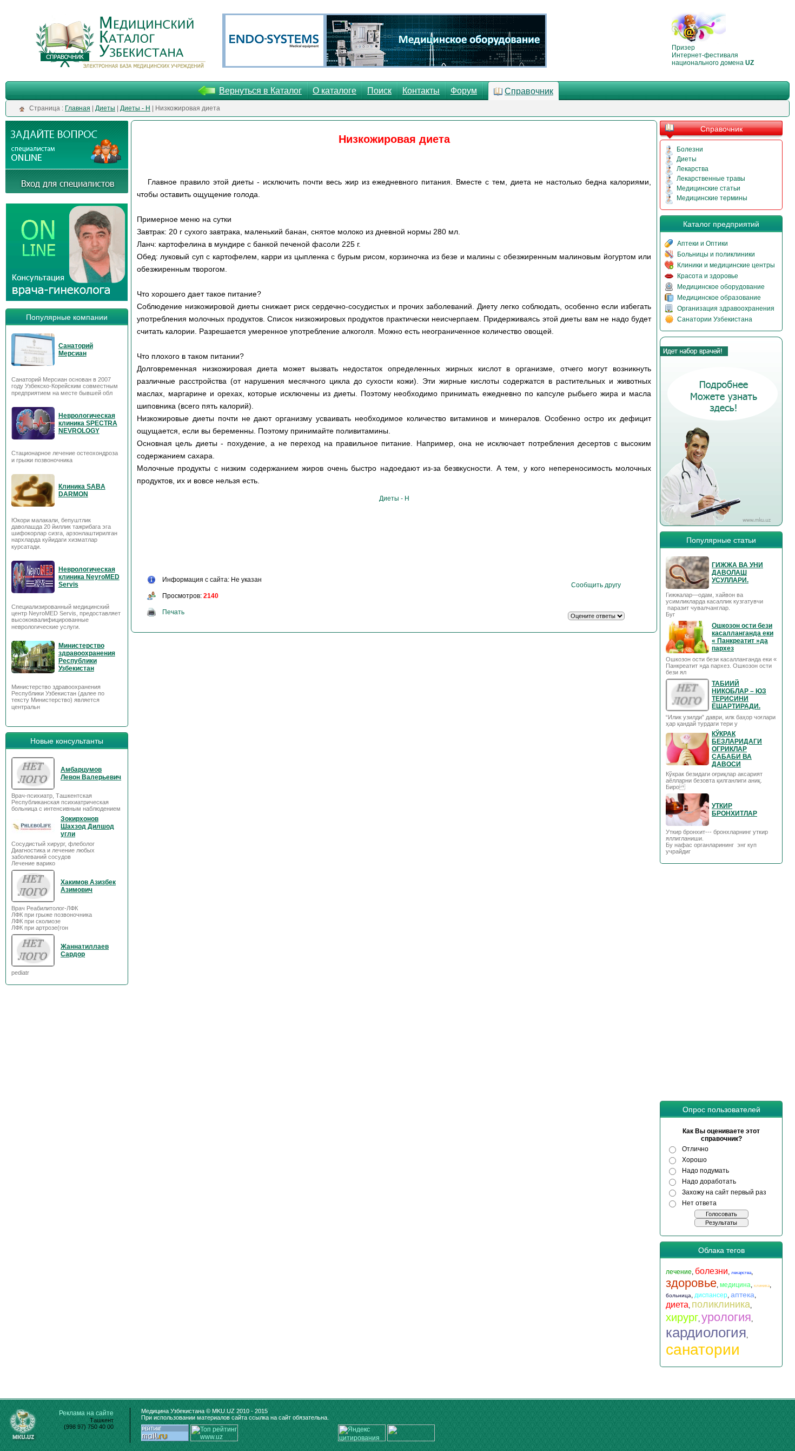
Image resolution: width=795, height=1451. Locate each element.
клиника (762, 1285)
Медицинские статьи (708, 188)
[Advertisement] (337, 538)
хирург (682, 1317)
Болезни (690, 149)
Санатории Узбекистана (714, 319)
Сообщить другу (596, 585)
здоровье (691, 1283)
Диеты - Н (394, 498)
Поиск (379, 90)
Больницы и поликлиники (716, 254)
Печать (173, 612)
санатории (703, 1349)
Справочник (529, 91)
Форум (464, 90)
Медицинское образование (719, 297)
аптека (742, 1294)
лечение (679, 1272)
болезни (711, 1271)
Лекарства (692, 169)
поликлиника (721, 1304)
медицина (735, 1285)
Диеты (687, 159)
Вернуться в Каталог (260, 90)
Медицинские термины (712, 198)
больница (678, 1295)
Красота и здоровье (707, 276)
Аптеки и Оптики (702, 243)
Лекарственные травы (711, 178)
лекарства (741, 1272)
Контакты (421, 90)
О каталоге (334, 90)
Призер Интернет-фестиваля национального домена (713, 55)
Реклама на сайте (86, 1413)
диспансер (710, 1295)
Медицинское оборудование (721, 287)
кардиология (706, 1332)
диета (677, 1304)
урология (726, 1317)
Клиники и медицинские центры (726, 265)
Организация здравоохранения (725, 308)
